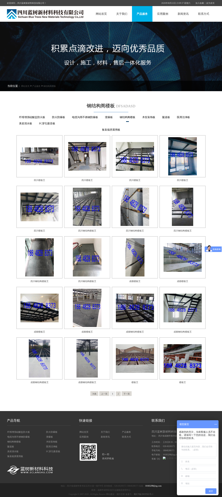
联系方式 (203, 13)
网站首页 (101, 13)
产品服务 (142, 13)
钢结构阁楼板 (49, 86)
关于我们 (121, 13)
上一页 (104, 394)
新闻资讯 (183, 13)
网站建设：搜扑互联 (115, 494)
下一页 (126, 394)
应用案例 (162, 13)
